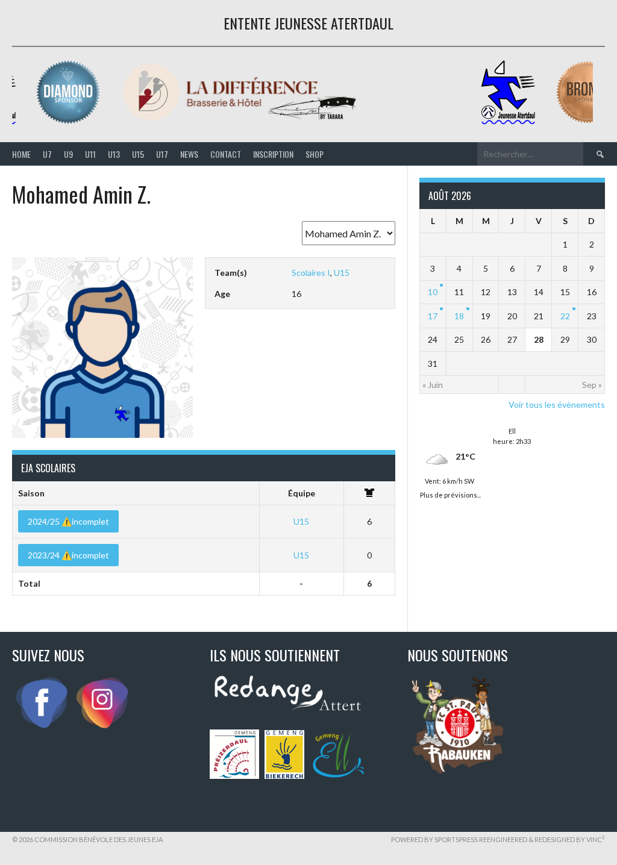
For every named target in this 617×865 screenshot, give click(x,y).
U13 (114, 154)
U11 (90, 154)
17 (432, 316)
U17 (162, 154)
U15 (138, 154)
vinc (595, 839)
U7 (47, 154)
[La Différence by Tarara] (241, 122)
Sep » (592, 384)
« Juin (432, 384)
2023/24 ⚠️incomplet (68, 555)
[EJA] (510, 122)
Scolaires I (311, 272)
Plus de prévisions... (450, 493)
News (189, 154)
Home (21, 154)
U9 (68, 154)
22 (565, 316)
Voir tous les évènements (557, 404)
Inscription (273, 154)
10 (432, 292)
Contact (225, 154)
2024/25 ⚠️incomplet (68, 521)
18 (459, 316)
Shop (314, 154)
